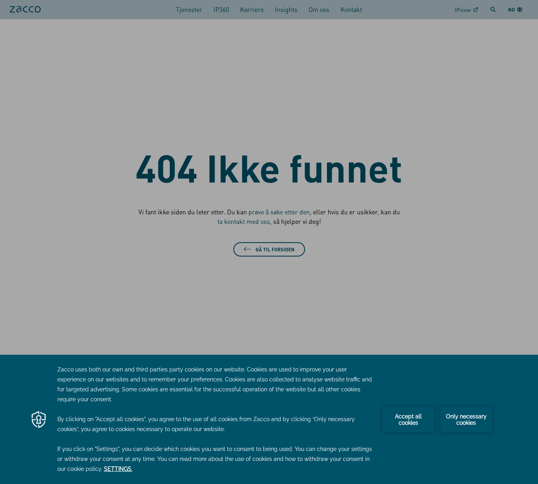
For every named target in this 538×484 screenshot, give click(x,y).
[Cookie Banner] (269, 419)
